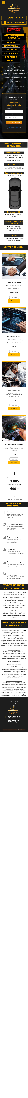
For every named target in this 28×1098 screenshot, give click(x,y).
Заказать (14, 301)
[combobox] (6, 117)
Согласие (18, 127)
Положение (9, 127)
